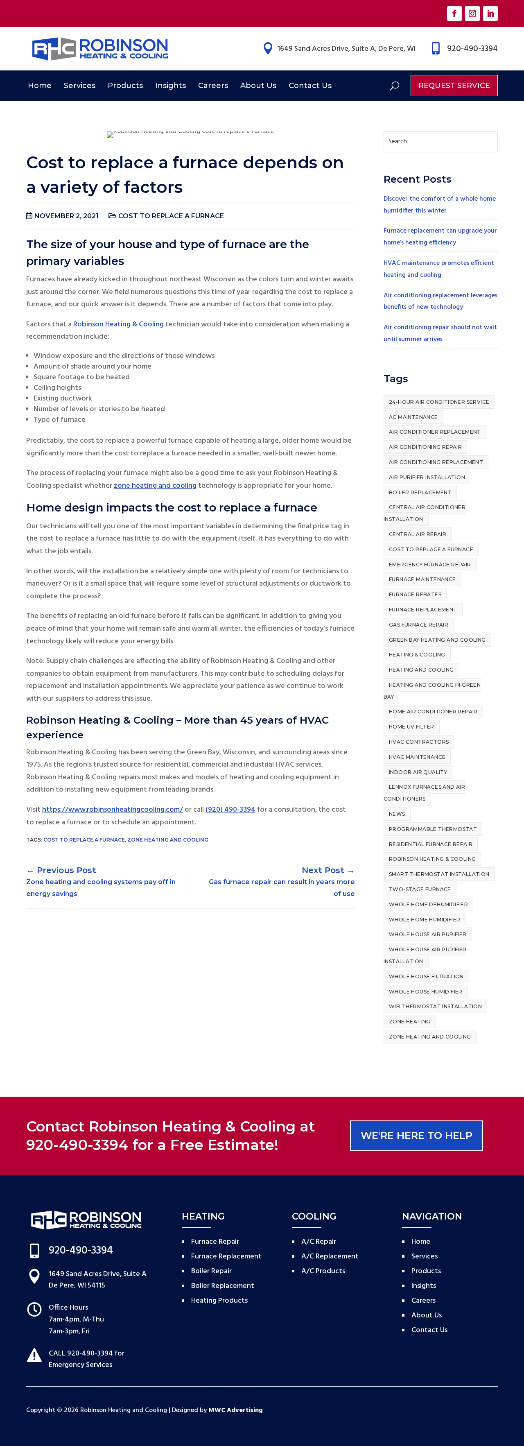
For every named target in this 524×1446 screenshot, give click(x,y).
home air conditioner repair (433, 711)
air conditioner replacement (435, 432)
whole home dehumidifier (428, 904)
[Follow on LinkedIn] (490, 13)
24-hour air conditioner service (439, 402)
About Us (258, 85)
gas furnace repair (418, 625)
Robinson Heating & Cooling (118, 324)
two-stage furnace (420, 889)
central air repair (417, 534)
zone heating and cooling (155, 486)
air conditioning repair (425, 447)
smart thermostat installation (439, 874)
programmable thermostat (433, 829)
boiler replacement (420, 492)
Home (40, 85)
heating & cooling (417, 655)
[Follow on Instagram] (472, 13)
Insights (170, 85)
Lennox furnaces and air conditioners (424, 793)
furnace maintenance (422, 579)
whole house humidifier (426, 992)
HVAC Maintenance (417, 757)
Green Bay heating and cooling (437, 640)
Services (79, 85)
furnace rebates (415, 594)
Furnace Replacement (423, 609)
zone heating (410, 1021)
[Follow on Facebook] (454, 13)
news (397, 814)
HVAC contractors (419, 742)
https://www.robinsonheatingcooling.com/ (112, 810)
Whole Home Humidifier (424, 919)
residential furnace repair (430, 844)
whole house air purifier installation (425, 955)
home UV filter (411, 727)
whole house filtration (426, 976)
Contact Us (310, 85)
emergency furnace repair (430, 564)
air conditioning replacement (436, 462)
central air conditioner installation (424, 513)
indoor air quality (418, 772)
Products (125, 85)
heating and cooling (421, 670)
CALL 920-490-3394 (81, 1354)
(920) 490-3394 (230, 810)
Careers (213, 85)
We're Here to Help (416, 1135)
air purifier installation (427, 477)
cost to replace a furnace (171, 216)
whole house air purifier (428, 934)
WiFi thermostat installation (435, 1006)
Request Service (454, 85)
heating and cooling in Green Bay (432, 691)
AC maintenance (413, 417)
